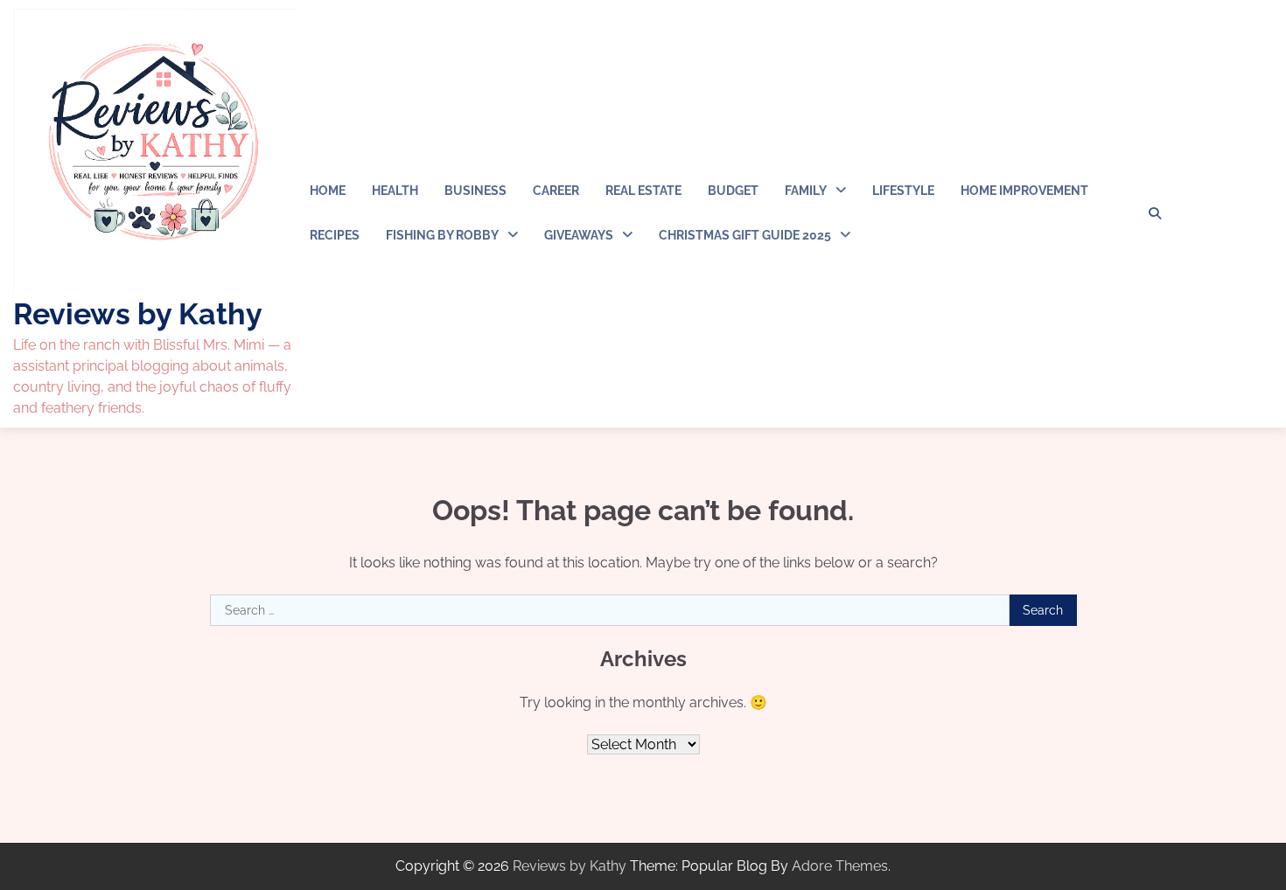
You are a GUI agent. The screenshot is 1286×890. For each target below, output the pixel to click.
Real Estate (643, 191)
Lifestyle (903, 191)
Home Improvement (1024, 191)
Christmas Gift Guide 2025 (745, 235)
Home (328, 191)
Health (395, 191)
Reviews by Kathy (137, 313)
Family (806, 191)
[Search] (1155, 213)
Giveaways (578, 235)
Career (556, 191)
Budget (733, 191)
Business (475, 191)
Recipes (335, 235)
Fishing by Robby (442, 235)
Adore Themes (840, 866)
